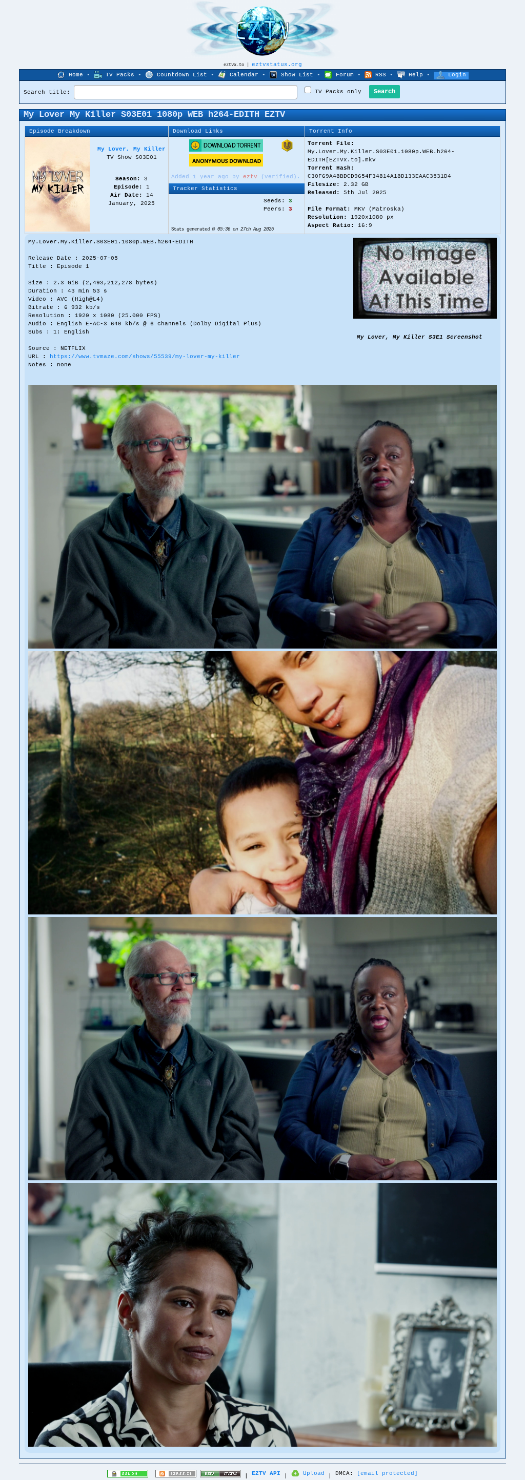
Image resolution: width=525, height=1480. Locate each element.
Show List (297, 75)
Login (457, 75)
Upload (314, 1473)
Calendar (244, 75)
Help (416, 75)
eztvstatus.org (277, 64)
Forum (345, 75)
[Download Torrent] (226, 150)
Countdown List (182, 75)
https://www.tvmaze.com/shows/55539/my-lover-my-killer (145, 356)
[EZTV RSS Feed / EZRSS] (175, 1476)
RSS (380, 75)
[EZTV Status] (220, 1476)
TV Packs (120, 75)
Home (76, 75)
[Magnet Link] (287, 150)
